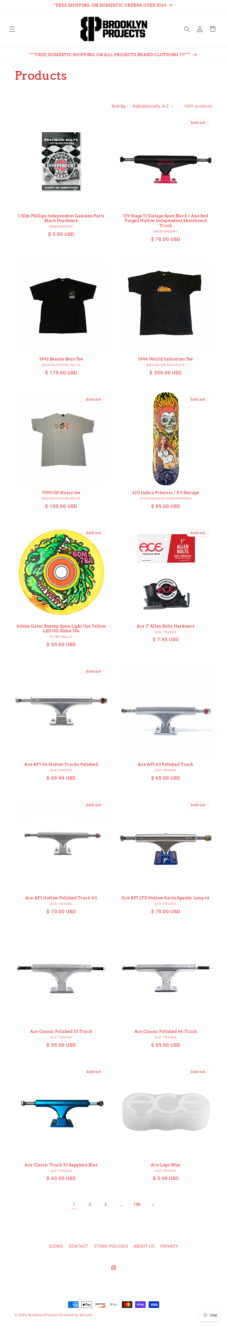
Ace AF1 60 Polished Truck (166, 764)
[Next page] (152, 1204)
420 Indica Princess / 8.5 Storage (165, 492)
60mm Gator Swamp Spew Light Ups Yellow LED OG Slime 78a (61, 628)
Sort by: (119, 106)
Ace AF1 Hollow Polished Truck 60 (61, 898)
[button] (12, 29)
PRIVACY (169, 1246)
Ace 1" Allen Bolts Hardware (166, 626)
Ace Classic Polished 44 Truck (166, 1031)
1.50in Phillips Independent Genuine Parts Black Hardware (61, 218)
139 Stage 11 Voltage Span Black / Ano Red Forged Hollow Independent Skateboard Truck (165, 221)
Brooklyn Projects (43, 1315)
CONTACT (79, 1246)
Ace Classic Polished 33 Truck (61, 1031)
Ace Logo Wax (165, 1165)
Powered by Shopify (75, 1315)
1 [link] (74, 1204)
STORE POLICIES (111, 1246)
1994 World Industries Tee (165, 359)
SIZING (56, 1246)
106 (137, 1204)
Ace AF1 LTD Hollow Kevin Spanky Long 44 (166, 898)
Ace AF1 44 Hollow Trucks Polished (61, 764)
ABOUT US (144, 1246)
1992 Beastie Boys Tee (61, 359)
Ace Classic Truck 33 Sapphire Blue (61, 1165)
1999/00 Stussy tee (61, 492)
